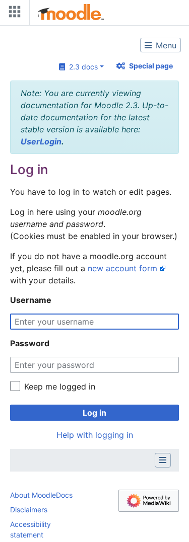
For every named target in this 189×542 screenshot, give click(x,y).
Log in (94, 413)
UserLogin (41, 141)
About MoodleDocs (41, 495)
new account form (122, 268)
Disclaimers (28, 509)
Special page (151, 65)
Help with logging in (94, 435)
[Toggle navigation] (12, 14)
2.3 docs (81, 66)
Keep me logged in (59, 386)
